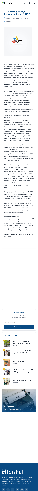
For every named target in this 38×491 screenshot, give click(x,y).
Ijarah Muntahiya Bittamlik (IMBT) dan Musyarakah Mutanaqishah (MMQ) (22, 372)
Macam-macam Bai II (18, 361)
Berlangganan (20, 327)
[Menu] (34, 3)
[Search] (25, 3)
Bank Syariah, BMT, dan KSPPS (22, 380)
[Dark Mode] (29, 3)
